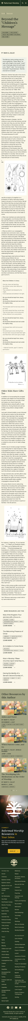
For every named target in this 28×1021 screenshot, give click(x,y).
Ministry (14, 638)
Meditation (5, 786)
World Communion (19, 927)
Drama (11, 619)
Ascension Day (5, 916)
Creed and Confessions (18, 976)
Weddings (17, 921)
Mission (17, 873)
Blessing (4, 945)
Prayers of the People (20, 986)
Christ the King (5, 931)
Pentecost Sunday (6, 919)
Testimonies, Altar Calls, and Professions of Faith (20, 982)
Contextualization (16, 636)
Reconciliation (18, 903)
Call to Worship (18, 938)
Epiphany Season (6, 882)
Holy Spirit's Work (18, 724)
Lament (17, 953)
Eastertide (4, 913)
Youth (21, 650)
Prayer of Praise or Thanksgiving (19, 993)
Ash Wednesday (6, 896)
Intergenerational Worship (11, 621)
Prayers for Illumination (20, 963)
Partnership (5, 756)
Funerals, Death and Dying (7, 980)
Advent (3, 873)
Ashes (3, 724)
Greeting (17, 941)
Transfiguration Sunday (5, 889)
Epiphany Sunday (6, 879)
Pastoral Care (18, 890)
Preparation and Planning (19, 896)
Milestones (17, 870)
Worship (12, 663)
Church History (5, 954)
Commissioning (5, 957)
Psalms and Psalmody (20, 900)
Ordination (17, 887)
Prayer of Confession (20, 950)
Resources (10, 13)
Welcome (5, 37)
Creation (4, 963)
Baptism (9, 724)
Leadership (4, 998)
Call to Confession (19, 947)
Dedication (6, 678)
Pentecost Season (6, 922)
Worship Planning (8, 623)
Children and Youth (6, 948)
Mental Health (5, 1000)
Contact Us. (15, 1018)
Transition (19, 756)
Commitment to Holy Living (20, 959)
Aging (3, 939)
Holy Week (4, 899)
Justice (3, 995)
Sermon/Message (19, 969)
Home (3, 13)
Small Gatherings (19, 912)
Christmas (4, 876)
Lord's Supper (18, 989)
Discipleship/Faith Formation (6, 973)
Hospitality (4, 987)
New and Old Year (19, 884)
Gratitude (4, 984)
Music (21, 621)
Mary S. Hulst (9, 53)
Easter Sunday (5, 910)
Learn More (8, 625)
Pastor (12, 756)
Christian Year (5, 951)
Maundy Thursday (6, 905)
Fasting (3, 976)
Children (5, 32)
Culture (3, 966)
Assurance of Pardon (20, 956)
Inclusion (13, 32)
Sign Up (13, 851)
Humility (13, 678)
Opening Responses (20, 944)
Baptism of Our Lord (7, 885)
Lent (19, 678)
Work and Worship (19, 924)
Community (6, 636)
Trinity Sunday (5, 925)
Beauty (3, 942)
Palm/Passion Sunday (7, 902)
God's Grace (7, 638)
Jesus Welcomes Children (11, 34)
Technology (18, 915)
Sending (17, 997)
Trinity (16, 918)
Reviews (17, 909)
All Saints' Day (5, 928)
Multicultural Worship (20, 881)
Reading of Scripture (20, 966)
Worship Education (19, 930)
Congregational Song (7, 960)
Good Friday (5, 907)
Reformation (18, 906)
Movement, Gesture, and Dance (20, 877)
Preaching (17, 893)
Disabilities (4, 969)
